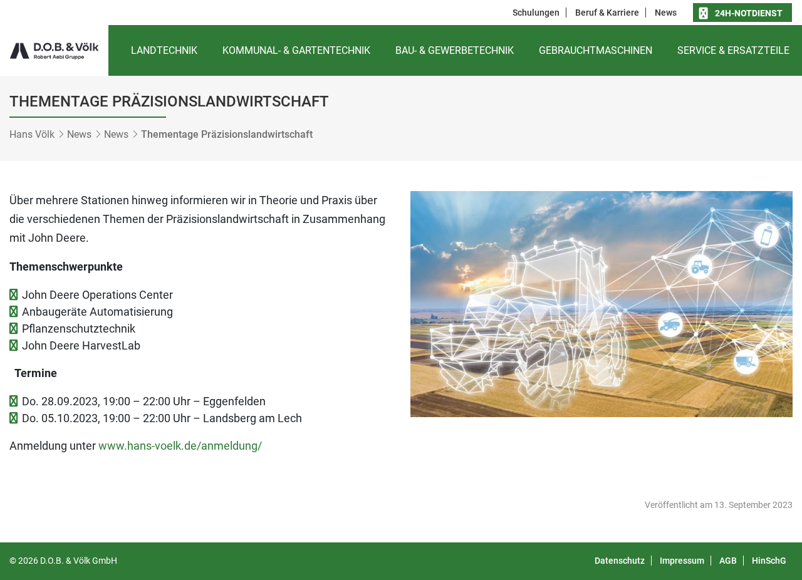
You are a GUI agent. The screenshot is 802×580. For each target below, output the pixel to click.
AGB (728, 561)
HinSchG (769, 561)
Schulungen (536, 13)
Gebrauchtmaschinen (595, 50)
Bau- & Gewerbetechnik (454, 50)
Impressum (682, 561)
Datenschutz (620, 561)
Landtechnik (164, 50)
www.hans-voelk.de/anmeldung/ (180, 445)
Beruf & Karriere (607, 13)
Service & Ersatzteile (733, 50)
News (666, 13)
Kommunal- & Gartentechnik (296, 50)
